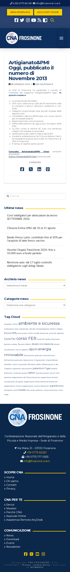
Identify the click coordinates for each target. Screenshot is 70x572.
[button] (52, 20)
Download (12, 539)
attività (32, 329)
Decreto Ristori (24, 344)
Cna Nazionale (44, 84)
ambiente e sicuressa (39, 323)
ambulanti (9, 329)
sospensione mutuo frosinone (35, 386)
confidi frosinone (41, 333)
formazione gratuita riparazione (18, 360)
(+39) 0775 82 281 (22, 3)
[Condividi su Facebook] (22, 169)
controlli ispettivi (56, 333)
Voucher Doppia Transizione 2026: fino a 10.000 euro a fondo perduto (31, 252)
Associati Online (16, 516)
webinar (39, 390)
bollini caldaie (56, 329)
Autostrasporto (42, 329)
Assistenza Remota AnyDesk (24, 519)
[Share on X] (31, 169)
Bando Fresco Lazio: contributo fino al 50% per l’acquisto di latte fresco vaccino (34, 239)
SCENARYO (36, 567)
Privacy (10, 488)
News (9, 535)
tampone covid (11, 390)
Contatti (11, 485)
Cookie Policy (42, 565)
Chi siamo (12, 481)
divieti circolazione (42, 344)
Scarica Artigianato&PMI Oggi (23, 156)
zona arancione (51, 390)
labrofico (8, 364)
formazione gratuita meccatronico (39, 355)
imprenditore (52, 360)
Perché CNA (14, 512)
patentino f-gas (41, 368)
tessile (22, 390)
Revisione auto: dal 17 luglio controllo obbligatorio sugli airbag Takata (29, 264)
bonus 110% (10, 333)
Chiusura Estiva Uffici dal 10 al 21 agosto (31, 228)
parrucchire (27, 368)
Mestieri (11, 508)
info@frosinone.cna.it (48, 3)
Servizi (10, 504)
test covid (30, 390)
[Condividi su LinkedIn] (39, 169)
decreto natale (10, 344)
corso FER (26, 338)
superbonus (56, 385)
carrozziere (22, 333)
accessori (8, 324)
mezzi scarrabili (20, 364)
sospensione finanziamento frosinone (40, 381)
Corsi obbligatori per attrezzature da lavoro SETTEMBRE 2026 (32, 217)
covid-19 (40, 339)
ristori (31, 372)
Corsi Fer (10, 339)
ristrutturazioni (42, 373)
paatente (17, 368)
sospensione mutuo (13, 386)
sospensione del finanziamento (26, 377)
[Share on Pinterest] (48, 169)
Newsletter (13, 546)
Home (10, 477)
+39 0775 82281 (37, 452)
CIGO (30, 333)
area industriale (22, 329)
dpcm (33, 349)
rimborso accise (20, 373)
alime (15, 324)
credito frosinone (52, 339)
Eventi (10, 543)
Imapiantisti (39, 360)
